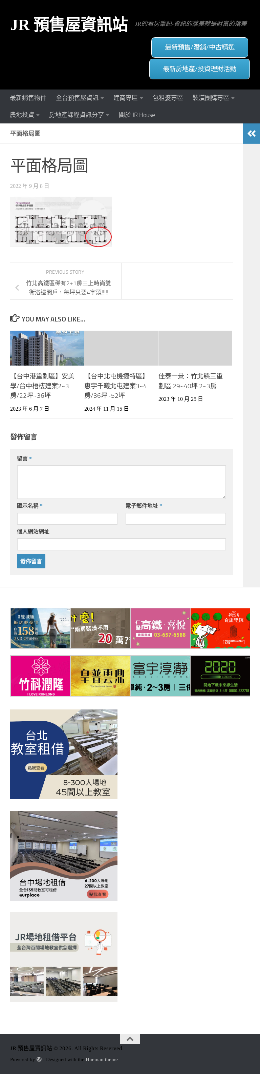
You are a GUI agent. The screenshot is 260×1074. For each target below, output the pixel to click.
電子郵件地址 (144, 506)
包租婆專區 (168, 98)
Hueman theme (102, 1059)
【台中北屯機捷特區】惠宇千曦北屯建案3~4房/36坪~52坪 (116, 386)
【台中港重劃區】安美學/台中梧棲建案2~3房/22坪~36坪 (42, 386)
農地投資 (22, 115)
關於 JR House (137, 115)
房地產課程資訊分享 (76, 115)
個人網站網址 (33, 531)
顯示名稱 (30, 506)
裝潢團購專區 (211, 98)
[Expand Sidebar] (251, 133)
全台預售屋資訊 (77, 98)
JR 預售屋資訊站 (69, 25)
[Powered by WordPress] (39, 1059)
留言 (24, 459)
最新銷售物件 (28, 98)
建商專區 (125, 98)
